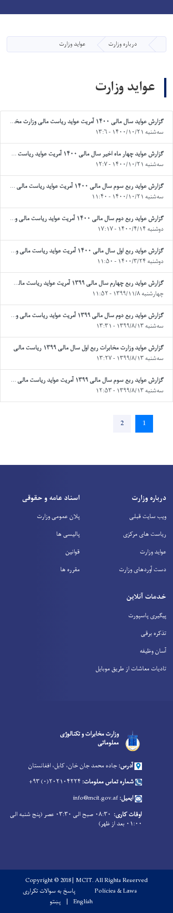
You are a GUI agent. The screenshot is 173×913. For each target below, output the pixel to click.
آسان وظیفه (153, 651)
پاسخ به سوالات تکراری (49, 891)
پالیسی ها (68, 534)
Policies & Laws (115, 891)
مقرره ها (70, 569)
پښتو (55, 902)
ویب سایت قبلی (147, 516)
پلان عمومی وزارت (58, 516)
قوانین (72, 551)
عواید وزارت (153, 551)
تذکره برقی (153, 633)
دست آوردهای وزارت (142, 569)
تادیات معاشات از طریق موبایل (130, 668)
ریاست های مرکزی (144, 534)
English (83, 902)
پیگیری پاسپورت (147, 615)
